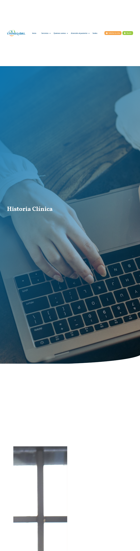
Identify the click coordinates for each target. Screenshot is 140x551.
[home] (16, 33)
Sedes (95, 33)
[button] (45, 33)
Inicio (34, 33)
